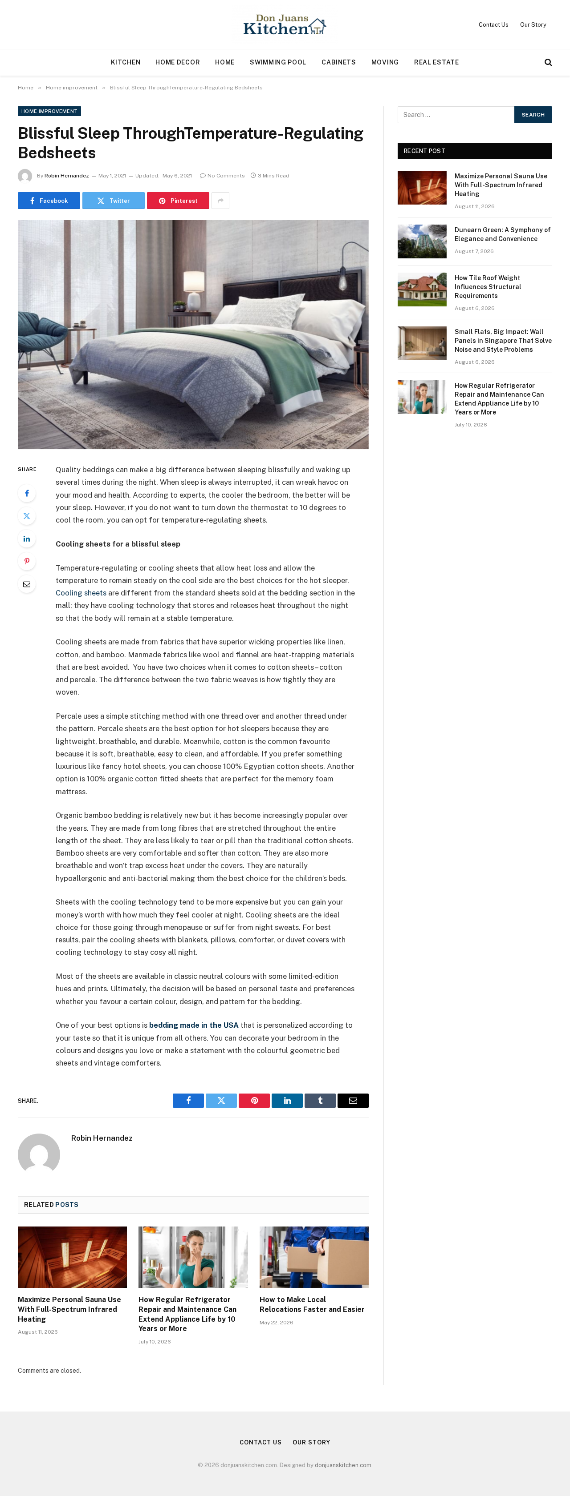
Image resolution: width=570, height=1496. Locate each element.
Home (225, 62)
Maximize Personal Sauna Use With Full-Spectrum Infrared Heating (69, 1309)
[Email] (27, 584)
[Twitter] (27, 516)
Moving (385, 62)
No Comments (226, 176)
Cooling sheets (81, 592)
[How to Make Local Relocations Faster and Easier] (314, 1257)
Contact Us (494, 24)
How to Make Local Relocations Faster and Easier (312, 1304)
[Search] (547, 62)
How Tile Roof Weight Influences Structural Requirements (488, 286)
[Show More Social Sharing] (220, 200)
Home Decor (177, 62)
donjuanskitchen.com (343, 1465)
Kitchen (125, 62)
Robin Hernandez (67, 176)
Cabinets (339, 62)
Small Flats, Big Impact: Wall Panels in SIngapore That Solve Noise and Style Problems (503, 340)
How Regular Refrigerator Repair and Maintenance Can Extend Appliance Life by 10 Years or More (187, 1314)
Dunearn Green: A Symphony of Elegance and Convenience (503, 234)
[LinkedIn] (27, 538)
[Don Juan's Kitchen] (285, 24)
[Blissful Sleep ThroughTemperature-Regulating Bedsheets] (193, 334)
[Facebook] (27, 493)
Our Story (533, 24)
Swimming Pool (278, 62)
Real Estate (436, 62)
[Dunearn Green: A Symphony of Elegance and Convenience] (422, 241)
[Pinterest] (27, 561)
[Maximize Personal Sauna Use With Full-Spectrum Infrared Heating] (72, 1257)
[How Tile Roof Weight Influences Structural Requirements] (422, 289)
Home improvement (49, 111)
